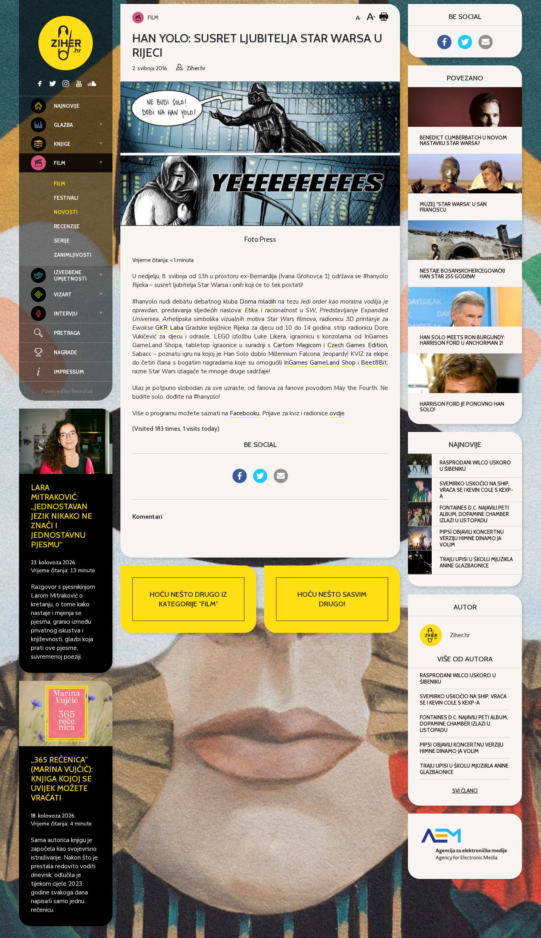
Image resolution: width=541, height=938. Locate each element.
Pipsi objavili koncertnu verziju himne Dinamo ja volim (472, 538)
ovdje (337, 413)
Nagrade (65, 352)
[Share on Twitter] (260, 481)
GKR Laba (169, 328)
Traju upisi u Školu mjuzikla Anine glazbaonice (476, 562)
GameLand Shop (332, 363)
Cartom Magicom (297, 345)
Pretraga (67, 333)
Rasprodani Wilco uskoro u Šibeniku (475, 465)
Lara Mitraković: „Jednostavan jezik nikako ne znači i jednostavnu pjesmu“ (61, 516)
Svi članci (465, 790)
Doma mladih (258, 302)
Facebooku (244, 413)
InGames (296, 363)
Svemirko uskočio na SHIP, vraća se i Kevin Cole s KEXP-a (476, 489)
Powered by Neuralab (67, 391)
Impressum (69, 372)
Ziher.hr (460, 635)
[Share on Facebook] (239, 481)
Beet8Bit (374, 363)
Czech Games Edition (357, 345)
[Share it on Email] (281, 481)
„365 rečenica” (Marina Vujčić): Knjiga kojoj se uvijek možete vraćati (62, 778)
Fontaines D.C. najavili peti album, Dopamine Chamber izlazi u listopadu (474, 513)
